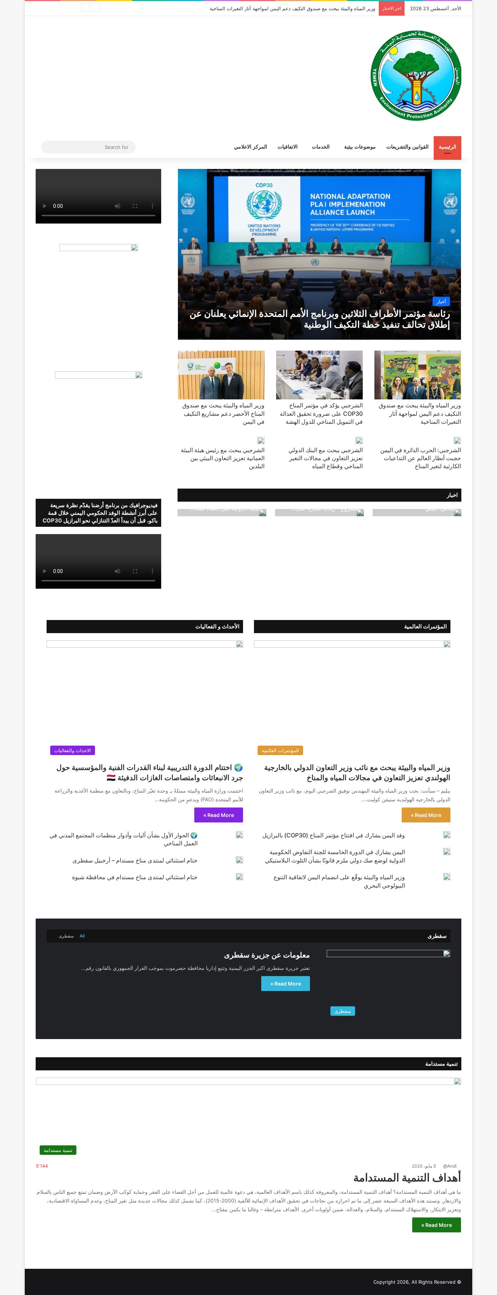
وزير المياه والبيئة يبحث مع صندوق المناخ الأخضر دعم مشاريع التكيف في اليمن (223, 413)
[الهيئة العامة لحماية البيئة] (415, 76)
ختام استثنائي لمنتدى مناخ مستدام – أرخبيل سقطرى (135, 860)
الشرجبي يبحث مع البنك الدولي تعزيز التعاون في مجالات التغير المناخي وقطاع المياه (326, 458)
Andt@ (450, 1166)
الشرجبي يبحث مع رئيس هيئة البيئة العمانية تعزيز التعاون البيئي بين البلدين (223, 458)
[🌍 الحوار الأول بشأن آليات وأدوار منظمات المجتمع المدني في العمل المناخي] (239, 834)
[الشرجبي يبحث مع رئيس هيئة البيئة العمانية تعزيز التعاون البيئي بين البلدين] (261, 440)
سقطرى (66, 936)
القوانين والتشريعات (407, 147)
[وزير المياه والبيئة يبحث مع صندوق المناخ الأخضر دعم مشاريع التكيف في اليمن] (221, 375)
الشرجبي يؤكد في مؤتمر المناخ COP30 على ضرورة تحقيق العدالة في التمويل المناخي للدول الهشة (321, 413)
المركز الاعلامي (250, 147)
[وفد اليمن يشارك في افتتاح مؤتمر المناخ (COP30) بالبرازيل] (446, 834)
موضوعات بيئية (360, 147)
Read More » (426, 815)
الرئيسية (447, 147)
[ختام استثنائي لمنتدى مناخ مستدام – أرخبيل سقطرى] (239, 860)
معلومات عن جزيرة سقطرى (267, 955)
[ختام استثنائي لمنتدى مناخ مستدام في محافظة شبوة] (239, 876)
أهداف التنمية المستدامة (407, 1177)
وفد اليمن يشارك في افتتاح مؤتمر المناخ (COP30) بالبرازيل (333, 835)
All (82, 936)
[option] (417, 512)
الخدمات (321, 147)
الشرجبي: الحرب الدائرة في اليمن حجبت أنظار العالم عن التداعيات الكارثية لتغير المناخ (420, 458)
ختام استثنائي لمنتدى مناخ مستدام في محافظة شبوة (135, 877)
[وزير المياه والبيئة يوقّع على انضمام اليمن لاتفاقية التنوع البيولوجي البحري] (446, 876)
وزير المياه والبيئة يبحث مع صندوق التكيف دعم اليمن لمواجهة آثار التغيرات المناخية (292, 8)
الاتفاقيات (288, 147)
